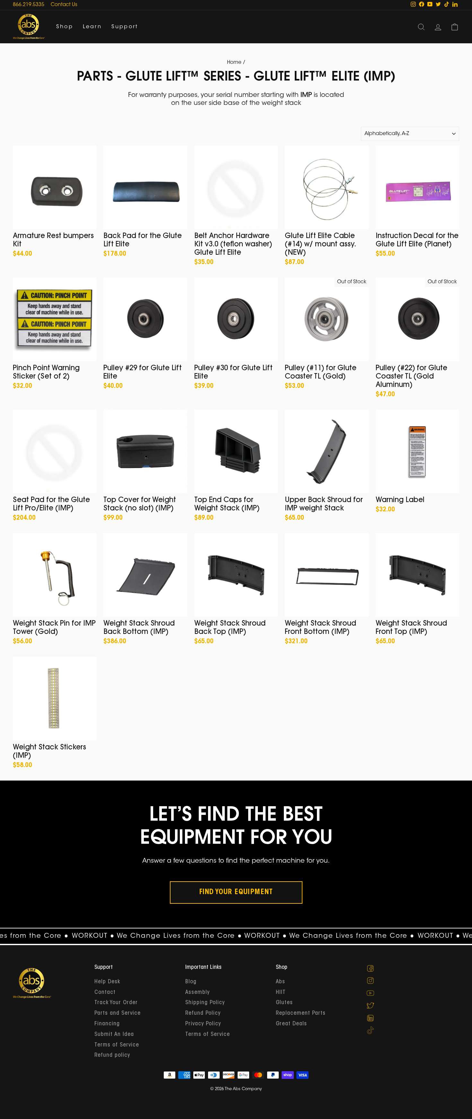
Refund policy (112, 1055)
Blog (191, 982)
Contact (105, 992)
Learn (92, 27)
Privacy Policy (203, 1024)
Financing (107, 1024)
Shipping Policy (205, 1003)
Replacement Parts (301, 1013)
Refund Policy (203, 1013)
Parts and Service (117, 1013)
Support (124, 27)
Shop (64, 27)
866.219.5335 (28, 5)
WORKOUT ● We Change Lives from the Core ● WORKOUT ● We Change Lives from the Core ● (216, 936)
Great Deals (291, 1024)
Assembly (197, 992)
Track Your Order (116, 1003)
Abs (280, 982)
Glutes (284, 1003)
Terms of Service (116, 1045)
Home (234, 62)
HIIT (281, 992)
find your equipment (236, 892)
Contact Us (64, 5)
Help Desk (107, 982)
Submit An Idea (114, 1035)
